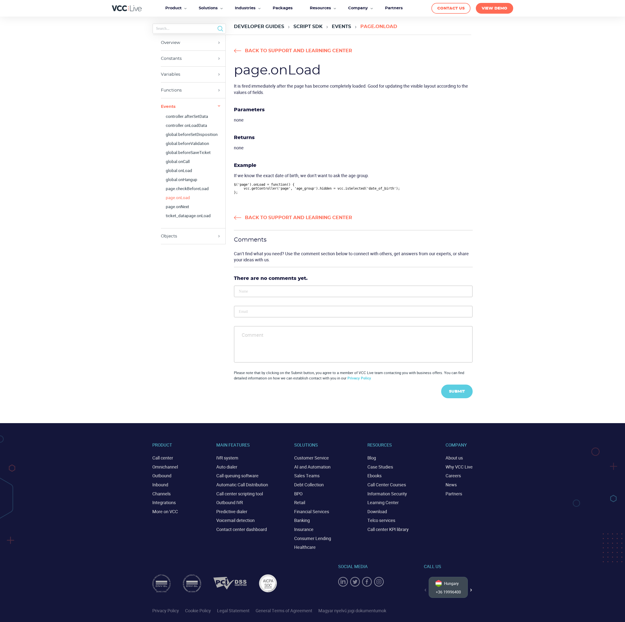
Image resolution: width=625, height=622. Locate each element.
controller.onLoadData (186, 125)
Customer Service (311, 458)
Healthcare (305, 547)
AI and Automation (312, 467)
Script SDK (308, 26)
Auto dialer (226, 467)
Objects (169, 236)
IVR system (227, 458)
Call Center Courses (386, 485)
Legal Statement (233, 610)
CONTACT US (451, 8)
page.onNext (177, 206)
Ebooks (374, 476)
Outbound (161, 476)
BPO (298, 494)
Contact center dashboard (241, 529)
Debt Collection (309, 485)
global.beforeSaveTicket (188, 152)
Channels (161, 494)
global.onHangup (181, 179)
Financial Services (311, 511)
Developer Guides (259, 26)
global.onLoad (179, 170)
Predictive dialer (231, 511)
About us (454, 458)
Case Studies (380, 467)
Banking (302, 520)
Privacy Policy (359, 378)
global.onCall (178, 161)
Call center (162, 458)
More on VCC (165, 511)
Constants (171, 58)
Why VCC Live (459, 467)
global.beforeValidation (187, 143)
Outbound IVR (229, 502)
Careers (453, 476)
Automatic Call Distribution (242, 485)
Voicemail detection (235, 520)
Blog (371, 458)
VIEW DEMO (494, 8)
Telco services (381, 520)
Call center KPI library (388, 529)
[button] (471, 590)
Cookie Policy (198, 610)
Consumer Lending (312, 538)
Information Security (387, 494)
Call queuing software (237, 476)
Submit (457, 391)
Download (377, 511)
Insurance (303, 529)
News (451, 485)
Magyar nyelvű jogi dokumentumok (352, 610)
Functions (171, 90)
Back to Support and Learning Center (298, 51)
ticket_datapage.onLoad (188, 215)
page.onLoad (178, 197)
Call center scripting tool (239, 494)
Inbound (160, 485)
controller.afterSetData (187, 116)
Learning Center (383, 502)
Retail (299, 502)
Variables (170, 74)
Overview (170, 43)
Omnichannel (165, 467)
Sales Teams (307, 476)
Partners (454, 494)
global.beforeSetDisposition (192, 134)
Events (341, 26)
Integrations (164, 502)
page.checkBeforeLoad (187, 188)
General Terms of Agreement (284, 610)
